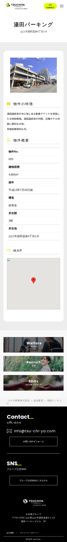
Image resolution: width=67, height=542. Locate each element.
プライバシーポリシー (29, 533)
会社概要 (10, 533)
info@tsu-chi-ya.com (35, 431)
